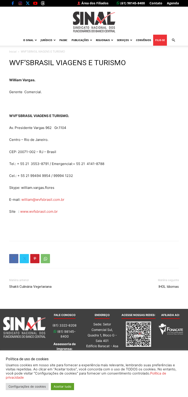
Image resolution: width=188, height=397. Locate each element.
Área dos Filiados (94, 3)
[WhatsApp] (45, 258)
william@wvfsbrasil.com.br (42, 199)
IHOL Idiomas (168, 287)
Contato (155, 3)
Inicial (13, 51)
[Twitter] (27, 3)
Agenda (173, 3)
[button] (173, 40)
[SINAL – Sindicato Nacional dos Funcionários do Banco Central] (94, 21)
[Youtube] (35, 3)
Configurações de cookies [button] (27, 386)
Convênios (143, 40)
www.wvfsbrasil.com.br (39, 211)
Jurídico (46, 40)
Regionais (103, 40)
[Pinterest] (34, 258)
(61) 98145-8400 (132, 3)
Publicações (80, 40)
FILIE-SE (160, 40)
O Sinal (28, 40)
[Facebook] (12, 3)
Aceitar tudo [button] (62, 386)
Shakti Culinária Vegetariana (30, 287)
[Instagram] (20, 3)
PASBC (63, 40)
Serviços (123, 40)
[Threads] (42, 3)
